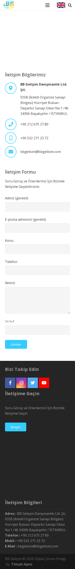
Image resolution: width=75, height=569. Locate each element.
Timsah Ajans (21, 564)
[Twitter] (33, 383)
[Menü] (47, 5)
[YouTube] (44, 383)
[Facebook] (10, 383)
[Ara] (69, 5)
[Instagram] (21, 383)
